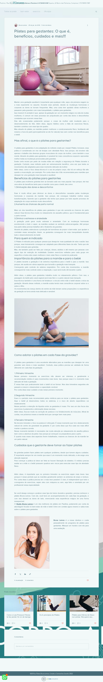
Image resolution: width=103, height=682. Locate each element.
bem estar (25, 11)
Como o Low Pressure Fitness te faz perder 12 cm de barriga (18, 616)
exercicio (36, 11)
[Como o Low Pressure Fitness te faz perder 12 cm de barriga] (18, 603)
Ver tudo (96, 591)
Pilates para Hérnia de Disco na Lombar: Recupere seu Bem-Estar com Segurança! (83, 616)
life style (47, 11)
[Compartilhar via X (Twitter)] (20, 574)
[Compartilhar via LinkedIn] (25, 574)
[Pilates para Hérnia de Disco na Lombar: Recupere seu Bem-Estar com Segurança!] (84, 603)
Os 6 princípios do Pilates (49, 615)
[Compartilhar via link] (30, 574)
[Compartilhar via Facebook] (15, 574)
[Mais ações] (87, 25)
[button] (96, 11)
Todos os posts (10, 11)
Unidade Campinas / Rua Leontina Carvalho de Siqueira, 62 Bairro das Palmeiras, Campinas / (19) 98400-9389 (53, 3)
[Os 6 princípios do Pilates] (51, 603)
